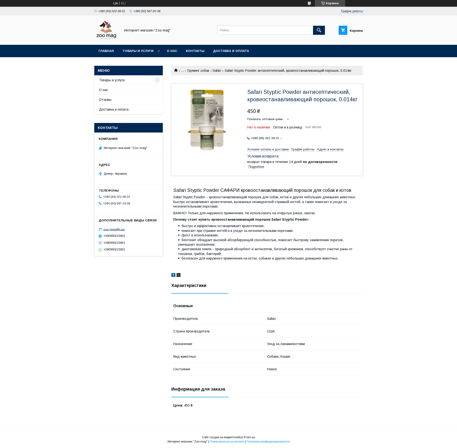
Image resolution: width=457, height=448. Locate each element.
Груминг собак (198, 70)
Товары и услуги (138, 51)
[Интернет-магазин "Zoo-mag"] (106, 39)
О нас (172, 51)
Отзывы (105, 100)
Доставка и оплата (231, 51)
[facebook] (173, 276)
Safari (217, 70)
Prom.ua (249, 437)
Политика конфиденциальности (268, 441)
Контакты (195, 51)
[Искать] (319, 30)
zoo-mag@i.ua (113, 229)
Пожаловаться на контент (227, 441)
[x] (178, 276)
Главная (106, 51)
